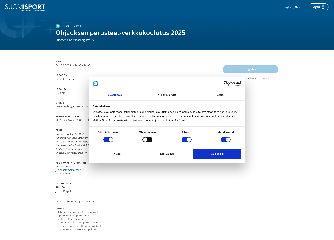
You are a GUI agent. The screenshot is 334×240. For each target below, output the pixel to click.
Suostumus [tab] (115, 95)
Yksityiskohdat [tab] (167, 95)
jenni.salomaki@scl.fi (68, 170)
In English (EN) (289, 7)
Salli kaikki (217, 154)
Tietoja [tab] (219, 95)
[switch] (147, 139)
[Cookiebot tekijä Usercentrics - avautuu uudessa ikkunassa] (226, 83)
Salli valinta (167, 154)
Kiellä (117, 154)
